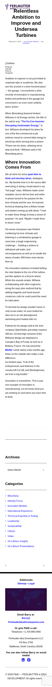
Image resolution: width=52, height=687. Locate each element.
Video (11, 536)
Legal (31, 583)
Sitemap (21, 583)
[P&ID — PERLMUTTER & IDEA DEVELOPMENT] (17, 7)
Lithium (11, 531)
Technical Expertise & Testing (23, 516)
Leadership (13, 521)
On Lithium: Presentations (21, 546)
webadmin (26, 43)
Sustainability (15, 526)
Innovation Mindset (32, 41)
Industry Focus (15, 501)
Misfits (8, 350)
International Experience (20, 511)
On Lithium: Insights (18, 541)
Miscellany (13, 496)
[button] (45, 7)
